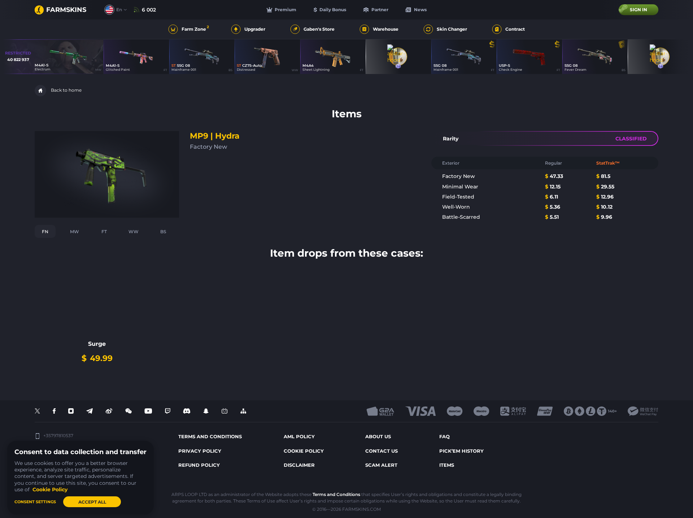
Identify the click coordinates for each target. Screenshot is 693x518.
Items (446, 465)
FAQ (444, 436)
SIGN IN (638, 9)
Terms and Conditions (336, 494)
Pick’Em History (461, 451)
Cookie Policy (304, 451)
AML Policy (299, 436)
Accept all (92, 502)
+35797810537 (58, 435)
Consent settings (35, 501)
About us (378, 436)
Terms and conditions (210, 436)
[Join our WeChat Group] (128, 411)
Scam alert (381, 465)
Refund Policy (199, 465)
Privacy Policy (199, 451)
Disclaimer (299, 465)
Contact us (381, 451)
